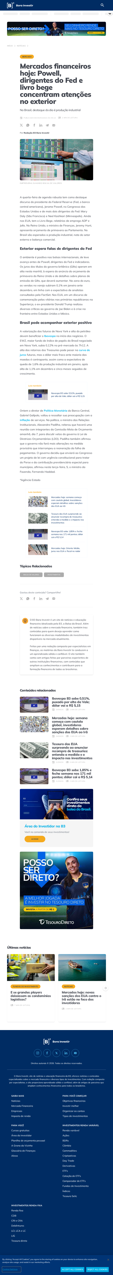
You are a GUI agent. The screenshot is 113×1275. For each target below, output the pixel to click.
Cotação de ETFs (72, 1175)
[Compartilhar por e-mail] (53, 125)
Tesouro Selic (70, 1196)
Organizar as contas (74, 1111)
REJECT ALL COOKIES (97, 1269)
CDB (13, 1215)
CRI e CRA (17, 1220)
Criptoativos (69, 1155)
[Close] (108, 1259)
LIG (13, 1235)
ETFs (65, 1170)
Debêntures (17, 1225)
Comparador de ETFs (74, 1180)
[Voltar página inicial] (20, 5)
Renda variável (71, 1130)
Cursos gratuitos (20, 1130)
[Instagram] (37, 1053)
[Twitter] (56, 1053)
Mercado (26, 57)
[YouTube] (75, 1053)
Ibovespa (50, 336)
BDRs (66, 1140)
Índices (66, 1191)
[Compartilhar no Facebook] (34, 125)
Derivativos (69, 1165)
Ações (66, 1135)
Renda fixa (17, 1210)
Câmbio (67, 1145)
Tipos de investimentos (75, 1116)
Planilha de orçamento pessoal (28, 1140)
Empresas (16, 1111)
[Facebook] (47, 1053)
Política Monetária (55, 410)
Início (10, 46)
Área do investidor (21, 1135)
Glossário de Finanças (23, 1150)
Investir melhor (71, 1105)
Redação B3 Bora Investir (36, 133)
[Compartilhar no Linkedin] (40, 125)
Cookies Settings (10, 1269)
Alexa (14, 1155)
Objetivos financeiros (74, 1100)
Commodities (70, 1150)
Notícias (21, 46)
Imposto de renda (21, 1116)
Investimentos (54, 575)
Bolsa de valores (31, 575)
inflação (25, 420)
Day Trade (68, 1160)
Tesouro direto (19, 1240)
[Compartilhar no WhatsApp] (27, 125)
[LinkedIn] (66, 1053)
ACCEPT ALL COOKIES (72, 1269)
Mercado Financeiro (22, 1105)
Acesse (35, 839)
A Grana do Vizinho (22, 1145)
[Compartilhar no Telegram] (47, 125)
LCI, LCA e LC (18, 1230)
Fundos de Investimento (76, 1185)
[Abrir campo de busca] (102, 5)
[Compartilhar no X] (21, 125)
